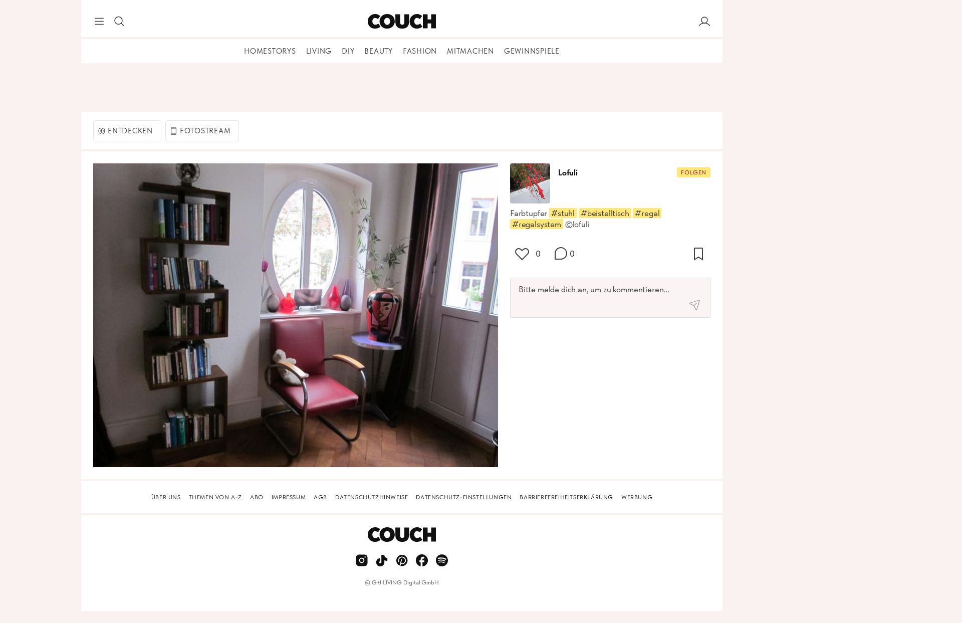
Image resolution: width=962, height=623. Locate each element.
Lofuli (568, 172)
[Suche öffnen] (119, 22)
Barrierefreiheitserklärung (566, 497)
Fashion (420, 51)
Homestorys (270, 51)
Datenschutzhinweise (371, 497)
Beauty (378, 51)
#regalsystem (536, 224)
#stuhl (563, 213)
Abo (257, 497)
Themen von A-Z (215, 497)
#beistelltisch (605, 213)
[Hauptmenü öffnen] (99, 22)
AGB (320, 497)
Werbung (636, 497)
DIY (348, 51)
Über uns (166, 497)
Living (319, 51)
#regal (647, 213)
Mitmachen (470, 51)
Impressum (289, 497)
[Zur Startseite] (401, 21)
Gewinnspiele (532, 51)
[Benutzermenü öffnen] (704, 22)
